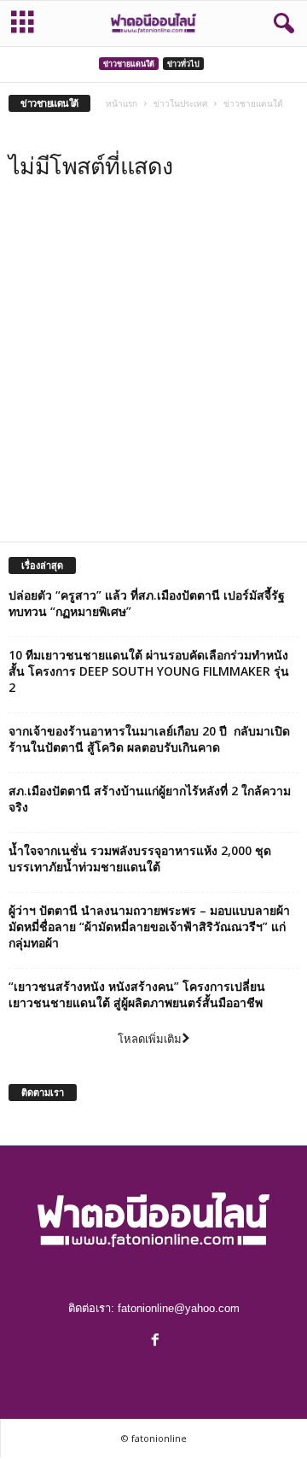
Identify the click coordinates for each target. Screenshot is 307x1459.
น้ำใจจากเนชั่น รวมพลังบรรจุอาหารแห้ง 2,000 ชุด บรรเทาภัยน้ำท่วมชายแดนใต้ (140, 858)
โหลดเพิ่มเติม (150, 1039)
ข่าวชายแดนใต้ (128, 63)
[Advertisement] (153, 370)
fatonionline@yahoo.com (179, 1308)
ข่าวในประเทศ (180, 103)
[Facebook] (153, 1341)
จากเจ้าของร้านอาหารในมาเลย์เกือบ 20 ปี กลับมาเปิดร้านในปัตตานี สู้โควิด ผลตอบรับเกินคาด (149, 739)
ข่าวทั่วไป (183, 63)
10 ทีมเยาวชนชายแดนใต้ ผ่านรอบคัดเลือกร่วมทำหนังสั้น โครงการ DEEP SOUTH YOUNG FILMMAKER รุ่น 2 (149, 671)
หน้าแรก (121, 103)
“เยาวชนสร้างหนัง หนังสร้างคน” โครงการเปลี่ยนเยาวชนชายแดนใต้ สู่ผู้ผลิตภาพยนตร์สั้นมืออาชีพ (137, 994)
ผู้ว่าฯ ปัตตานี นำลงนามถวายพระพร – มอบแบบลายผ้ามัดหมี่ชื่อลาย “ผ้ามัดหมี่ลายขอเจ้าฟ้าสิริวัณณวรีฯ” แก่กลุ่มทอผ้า (149, 926)
